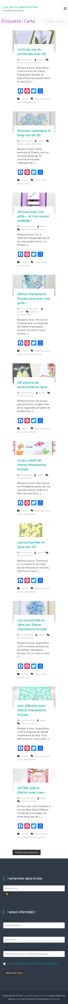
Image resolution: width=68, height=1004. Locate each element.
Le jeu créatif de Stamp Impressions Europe (31, 465)
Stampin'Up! (30, 102)
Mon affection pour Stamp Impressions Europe (31, 710)
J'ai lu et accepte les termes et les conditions (32, 963)
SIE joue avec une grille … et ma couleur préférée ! (33, 216)
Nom (6, 934)
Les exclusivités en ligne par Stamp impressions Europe (32, 624)
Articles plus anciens (26, 852)
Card (47, 99)
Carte (20, 102)
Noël (26, 354)
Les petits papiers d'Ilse (20, 7)
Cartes (24, 99)
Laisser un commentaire (29, 62)
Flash (18, 999)
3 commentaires (25, 395)
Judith (40, 59)
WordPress (55, 999)
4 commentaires (28, 801)
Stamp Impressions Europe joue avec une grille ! (33, 298)
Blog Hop (39, 99)
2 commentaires (28, 723)
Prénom (8, 920)
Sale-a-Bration (24, 837)
